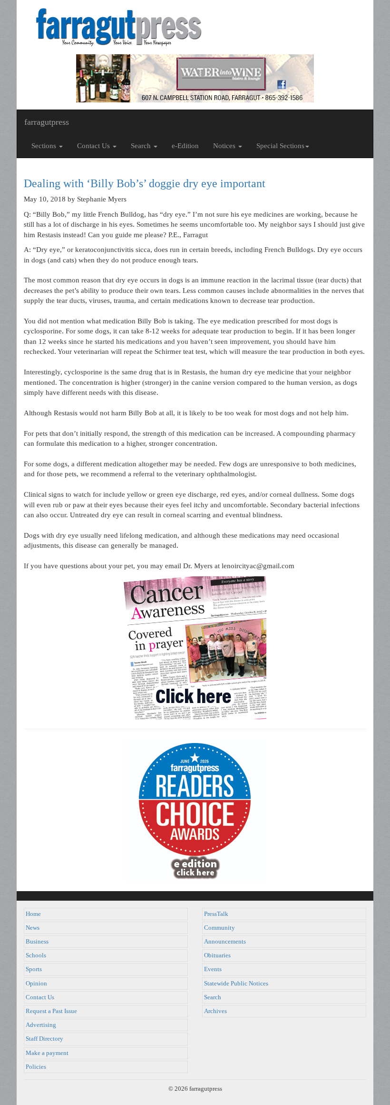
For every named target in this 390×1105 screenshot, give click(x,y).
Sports (34, 969)
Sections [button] (44, 146)
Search (212, 997)
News (32, 927)
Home (33, 914)
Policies (36, 1067)
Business (37, 941)
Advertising (41, 1025)
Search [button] (142, 146)
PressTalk (216, 914)
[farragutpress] (195, 27)
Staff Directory (44, 1038)
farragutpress (46, 122)
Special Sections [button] (280, 146)
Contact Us (40, 997)
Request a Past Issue (51, 1011)
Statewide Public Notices (236, 983)
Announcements (225, 941)
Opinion (36, 983)
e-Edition (185, 146)
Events (213, 969)
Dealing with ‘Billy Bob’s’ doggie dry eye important (144, 183)
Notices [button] (225, 146)
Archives (215, 1011)
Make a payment (47, 1053)
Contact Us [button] (94, 146)
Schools (36, 955)
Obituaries (217, 955)
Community (219, 927)
